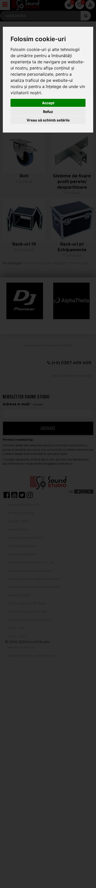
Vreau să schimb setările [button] (48, 120)
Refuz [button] (48, 111)
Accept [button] (48, 103)
